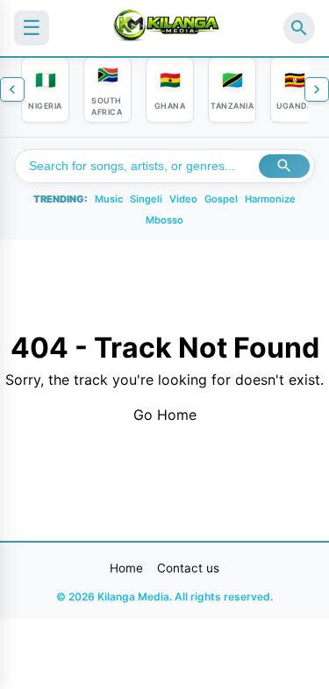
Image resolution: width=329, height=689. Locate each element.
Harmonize (270, 199)
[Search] (299, 28)
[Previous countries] (12, 89)
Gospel (221, 199)
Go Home (165, 414)
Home (126, 568)
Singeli (146, 199)
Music (109, 199)
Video (183, 199)
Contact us (188, 568)
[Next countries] (316, 89)
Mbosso (164, 220)
